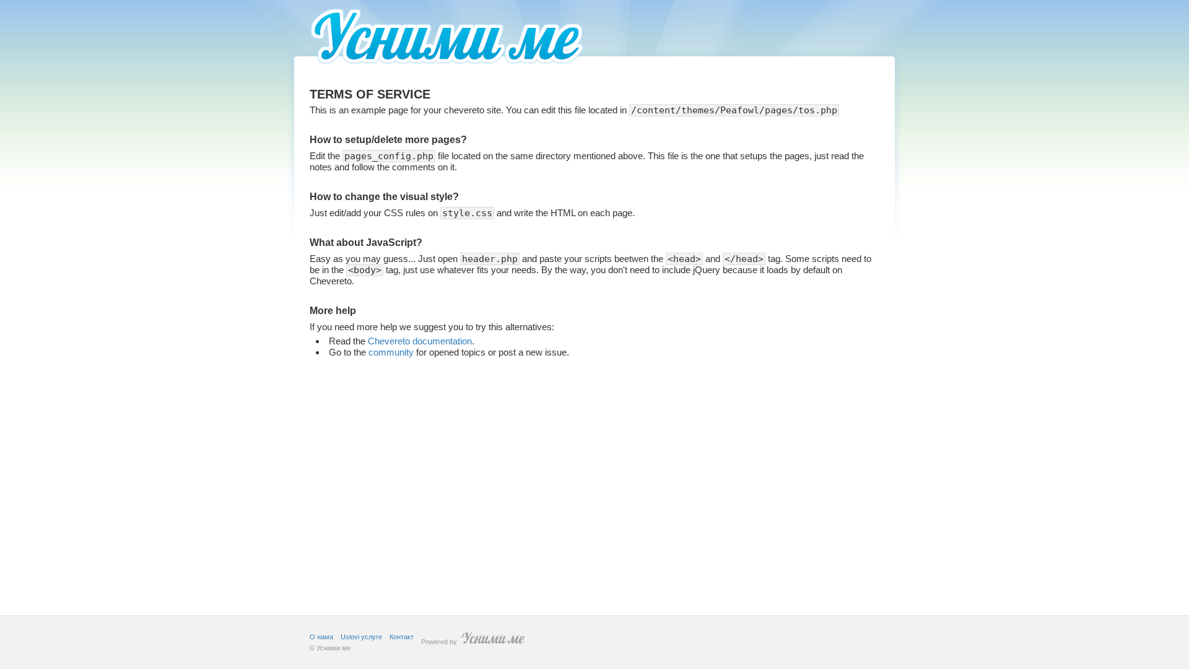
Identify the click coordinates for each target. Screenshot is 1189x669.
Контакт (402, 637)
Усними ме (333, 648)
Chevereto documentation (420, 341)
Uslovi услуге (361, 637)
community (391, 352)
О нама (321, 637)
